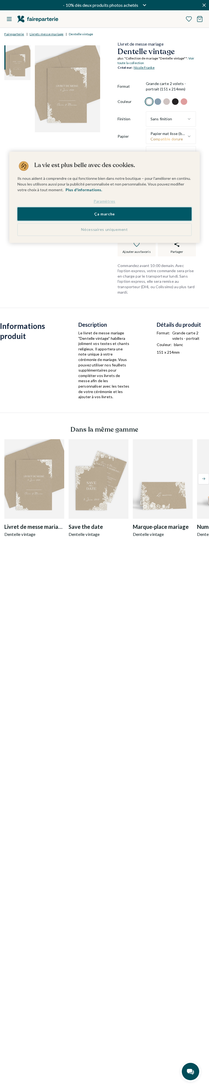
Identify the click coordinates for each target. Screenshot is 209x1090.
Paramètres (104, 201)
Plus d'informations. (84, 189)
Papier (123, 136)
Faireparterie (14, 34)
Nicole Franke (144, 67)
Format (124, 86)
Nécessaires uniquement (104, 229)
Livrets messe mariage (47, 34)
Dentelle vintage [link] (81, 34)
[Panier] (200, 19)
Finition (124, 119)
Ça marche (104, 214)
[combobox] (171, 119)
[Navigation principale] (9, 19)
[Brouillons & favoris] (189, 19)
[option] (149, 101)
